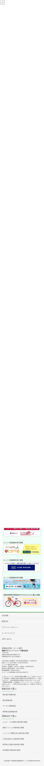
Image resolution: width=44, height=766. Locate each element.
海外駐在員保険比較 (10, 712)
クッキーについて (8, 633)
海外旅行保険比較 (9, 695)
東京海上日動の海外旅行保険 (13, 744)
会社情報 (5, 615)
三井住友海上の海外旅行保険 (13, 739)
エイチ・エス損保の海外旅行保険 (15, 722)
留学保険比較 (7, 700)
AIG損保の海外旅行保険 (11, 750)
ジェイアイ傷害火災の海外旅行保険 (16, 733)
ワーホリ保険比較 (9, 706)
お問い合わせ (7, 639)
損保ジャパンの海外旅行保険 (13, 728)
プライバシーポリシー (10, 627)
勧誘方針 (5, 621)
